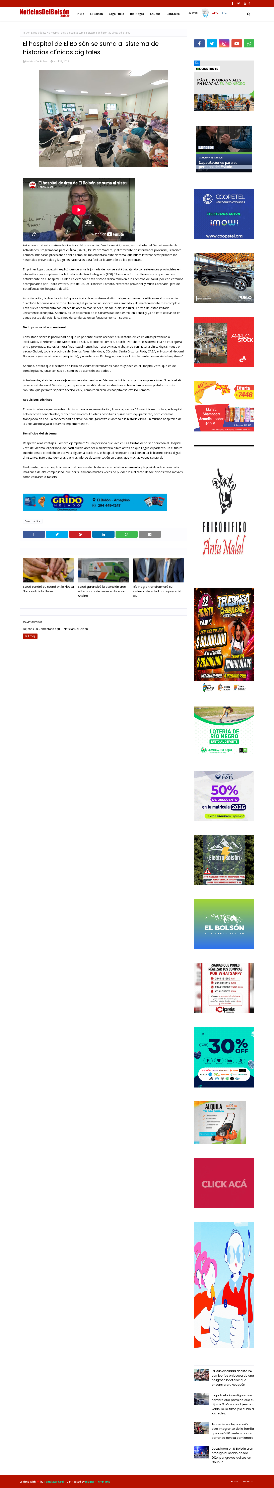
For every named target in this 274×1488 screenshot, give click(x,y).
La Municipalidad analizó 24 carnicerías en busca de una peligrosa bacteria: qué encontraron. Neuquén (233, 1378)
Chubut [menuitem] (155, 14)
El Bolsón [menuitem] (96, 14)
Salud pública (38, 32)
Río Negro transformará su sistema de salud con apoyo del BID (157, 591)
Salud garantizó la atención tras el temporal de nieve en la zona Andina (102, 591)
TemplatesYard (54, 1481)
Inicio (26, 32)
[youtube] (236, 43)
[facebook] (232, 3)
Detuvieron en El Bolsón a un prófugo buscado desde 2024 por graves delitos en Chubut (232, 1455)
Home (234, 1481)
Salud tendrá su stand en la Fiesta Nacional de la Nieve (48, 588)
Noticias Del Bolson (37, 61)
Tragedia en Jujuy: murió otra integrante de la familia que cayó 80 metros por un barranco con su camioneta (233, 1431)
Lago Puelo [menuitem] (116, 14)
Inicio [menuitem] (80, 14)
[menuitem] (207, 13)
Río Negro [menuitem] (137, 14)
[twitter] (238, 3)
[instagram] (245, 3)
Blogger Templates (97, 1481)
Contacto (248, 1481)
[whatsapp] (249, 43)
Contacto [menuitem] (173, 14)
